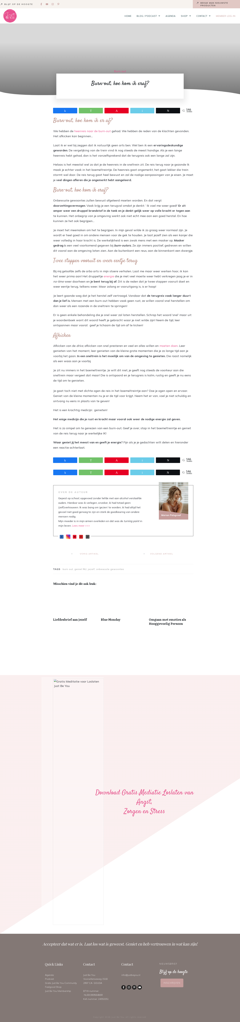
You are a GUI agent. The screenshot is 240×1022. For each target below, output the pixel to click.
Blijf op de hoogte (18, 4)
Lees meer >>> (81, 525)
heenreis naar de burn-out (93, 131)
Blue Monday (123, 609)
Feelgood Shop (53, 986)
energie (109, 276)
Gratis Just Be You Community (61, 983)
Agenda (49, 975)
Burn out (120, 71)
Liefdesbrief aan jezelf (75, 609)
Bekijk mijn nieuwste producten (214, 4)
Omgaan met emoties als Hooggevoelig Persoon (171, 609)
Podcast (49, 978)
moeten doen (169, 346)
